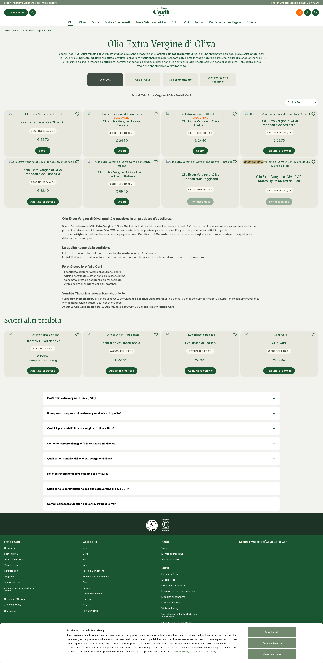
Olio (20, 30)
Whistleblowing (170, 608)
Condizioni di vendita (173, 585)
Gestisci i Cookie (171, 602)
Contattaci (10, 610)
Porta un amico (91, 610)
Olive (85, 553)
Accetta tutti (272, 632)
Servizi (165, 547)
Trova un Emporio (14, 559)
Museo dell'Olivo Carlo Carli (269, 542)
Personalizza (270, 643)
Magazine (9, 576)
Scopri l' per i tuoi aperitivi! (30, 2)
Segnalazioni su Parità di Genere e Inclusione (179, 615)
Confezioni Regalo (93, 593)
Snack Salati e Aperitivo (96, 576)
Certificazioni (11, 570)
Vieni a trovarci (12, 565)
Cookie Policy (180, 651)
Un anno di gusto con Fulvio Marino (19, 589)
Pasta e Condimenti (94, 570)
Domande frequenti (172, 553)
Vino (85, 565)
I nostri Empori (279, 2)
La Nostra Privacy (205, 651)
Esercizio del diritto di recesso (178, 591)
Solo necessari (272, 654)
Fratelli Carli (10, 30)
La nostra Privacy (171, 574)
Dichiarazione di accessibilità (177, 622)
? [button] (56, 361)
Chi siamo (9, 547)
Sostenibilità (11, 553)
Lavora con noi (12, 582)
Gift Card (88, 599)
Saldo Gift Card (170, 559)
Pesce (86, 559)
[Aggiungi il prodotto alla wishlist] (77, 114)
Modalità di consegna (173, 596)
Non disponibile (200, 201)
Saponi (87, 587)
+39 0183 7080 (12, 605)
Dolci (85, 582)
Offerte (87, 605)
